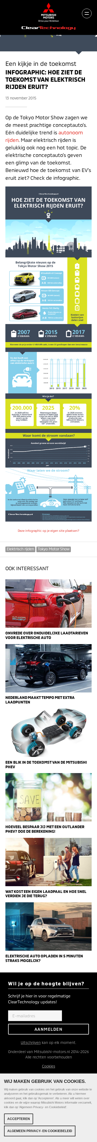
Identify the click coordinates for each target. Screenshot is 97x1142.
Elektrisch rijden (20, 549)
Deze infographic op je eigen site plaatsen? (48, 530)
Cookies (48, 1066)
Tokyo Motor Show (54, 549)
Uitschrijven (31, 1042)
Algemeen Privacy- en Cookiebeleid (39, 1131)
